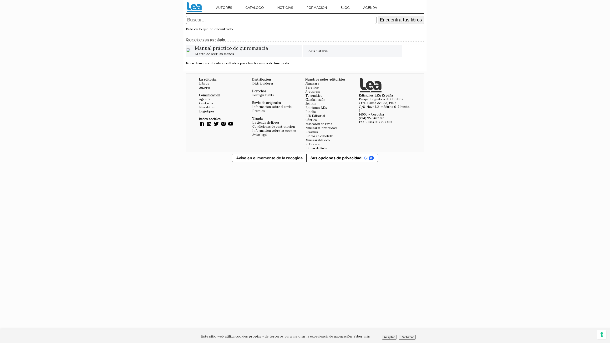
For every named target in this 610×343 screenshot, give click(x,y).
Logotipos (206, 111)
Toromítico (313, 95)
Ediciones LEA (316, 108)
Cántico (311, 120)
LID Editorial (315, 116)
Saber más (362, 336)
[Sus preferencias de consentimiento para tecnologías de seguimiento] (601, 334)
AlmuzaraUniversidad (321, 128)
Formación (316, 8)
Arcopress (312, 91)
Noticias (285, 8)
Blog (345, 8)
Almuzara (312, 83)
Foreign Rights (263, 95)
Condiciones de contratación (273, 126)
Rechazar (407, 337)
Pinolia (310, 112)
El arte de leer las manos (231, 51)
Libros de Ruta (316, 148)
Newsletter (207, 107)
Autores (224, 8)
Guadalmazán (315, 99)
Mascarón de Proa (318, 124)
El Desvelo (312, 144)
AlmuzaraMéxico (317, 140)
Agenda (370, 8)
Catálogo (254, 8)
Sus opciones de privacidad (335, 158)
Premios (258, 111)
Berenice (312, 87)
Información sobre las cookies (274, 130)
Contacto (206, 103)
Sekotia (310, 104)
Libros (204, 83)
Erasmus (311, 132)
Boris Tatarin (317, 51)
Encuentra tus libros (401, 19)
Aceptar (389, 337)
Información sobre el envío (272, 107)
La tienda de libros (266, 122)
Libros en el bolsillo (319, 136)
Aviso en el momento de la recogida (269, 158)
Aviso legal (259, 134)
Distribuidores (263, 83)
